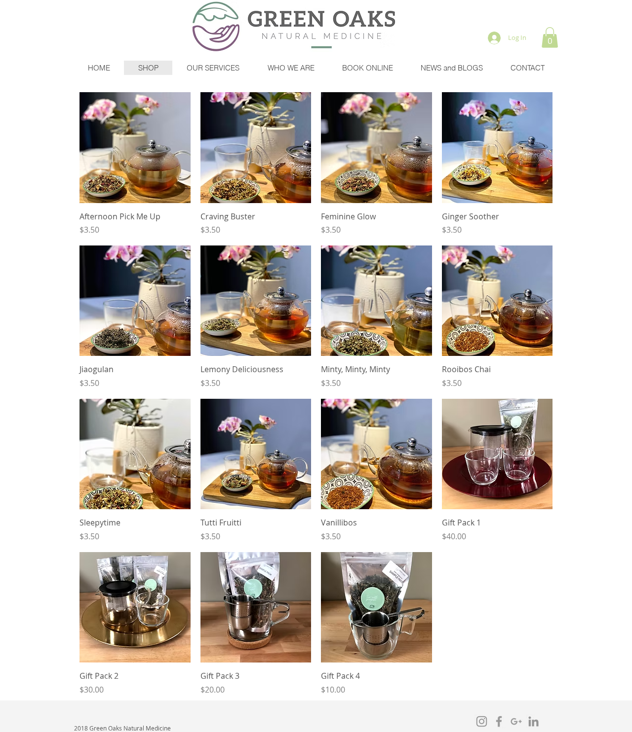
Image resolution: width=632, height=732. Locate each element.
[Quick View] (135, 147)
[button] (549, 37)
